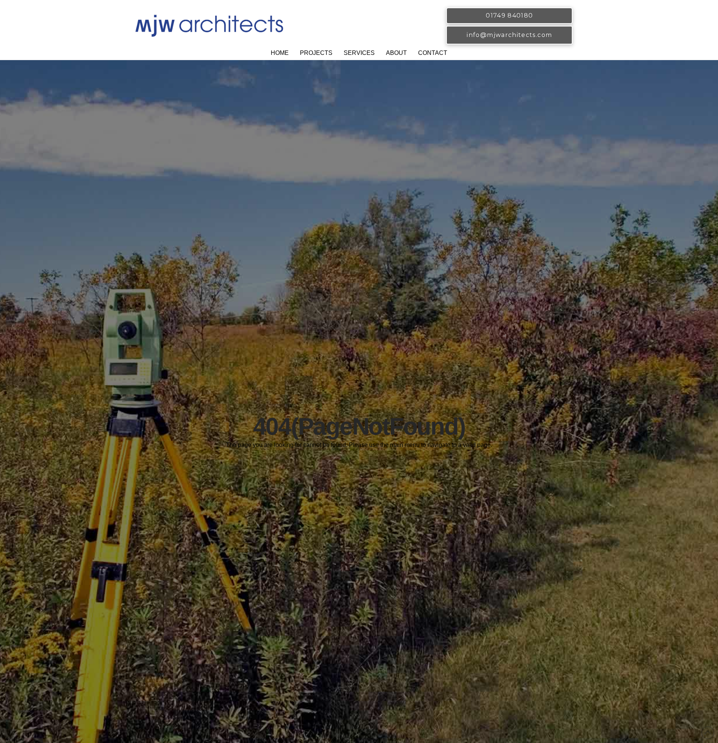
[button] (316, 54)
